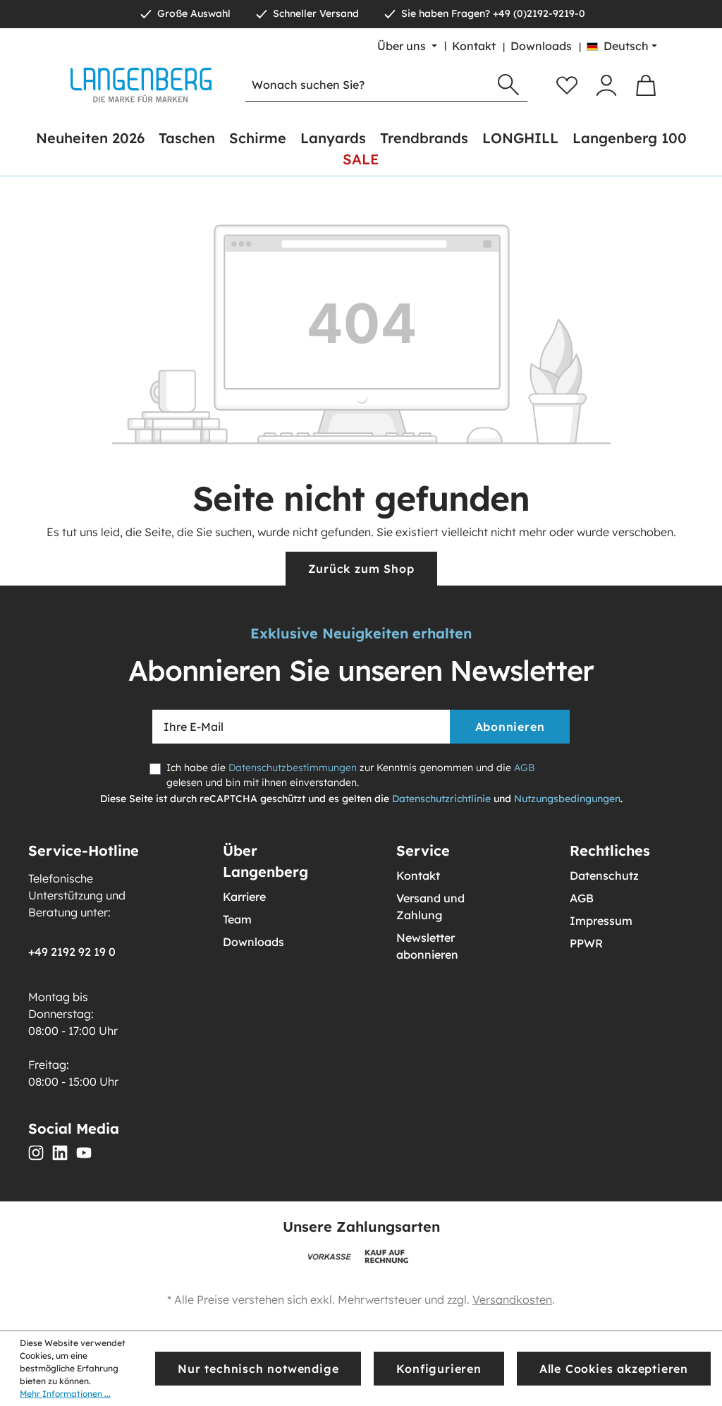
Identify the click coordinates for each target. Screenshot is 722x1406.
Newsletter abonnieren (427, 946)
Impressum (601, 921)
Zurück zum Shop (361, 569)
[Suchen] (508, 85)
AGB (524, 767)
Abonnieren (510, 727)
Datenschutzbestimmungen (292, 767)
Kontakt (474, 46)
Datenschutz (604, 875)
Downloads (541, 46)
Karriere (244, 897)
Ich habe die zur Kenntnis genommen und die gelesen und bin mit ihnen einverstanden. (350, 775)
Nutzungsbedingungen (567, 798)
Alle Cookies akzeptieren (613, 1369)
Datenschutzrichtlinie (441, 798)
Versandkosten (512, 1299)
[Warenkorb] (646, 85)
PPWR (586, 943)
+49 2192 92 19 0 (72, 952)
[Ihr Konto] (606, 85)
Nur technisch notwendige (258, 1369)
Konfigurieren (438, 1369)
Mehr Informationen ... (65, 1393)
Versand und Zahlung (430, 906)
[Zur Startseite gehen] (141, 85)
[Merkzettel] (567, 85)
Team (237, 919)
